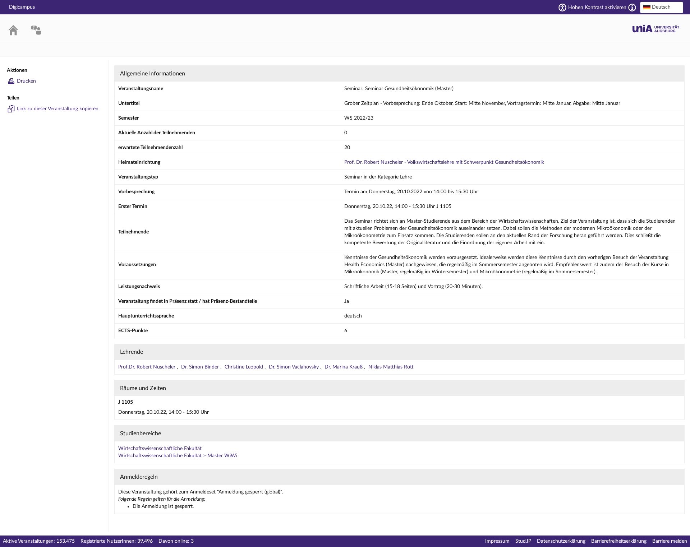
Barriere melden (669, 541)
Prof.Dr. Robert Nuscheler (147, 367)
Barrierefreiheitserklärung (619, 541)
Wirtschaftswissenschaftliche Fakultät (160, 448)
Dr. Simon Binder (200, 367)
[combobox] (661, 7)
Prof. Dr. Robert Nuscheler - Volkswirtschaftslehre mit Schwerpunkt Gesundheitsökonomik (444, 162)
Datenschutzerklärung (561, 541)
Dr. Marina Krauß (344, 367)
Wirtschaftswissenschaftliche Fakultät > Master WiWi (177, 455)
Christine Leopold (244, 367)
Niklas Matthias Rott (391, 367)
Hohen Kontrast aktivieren (597, 7)
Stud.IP (523, 541)
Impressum (497, 541)
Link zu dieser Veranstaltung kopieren (57, 108)
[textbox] (661, 7)
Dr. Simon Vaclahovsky (294, 367)
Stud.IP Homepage (655, 28)
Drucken (26, 81)
